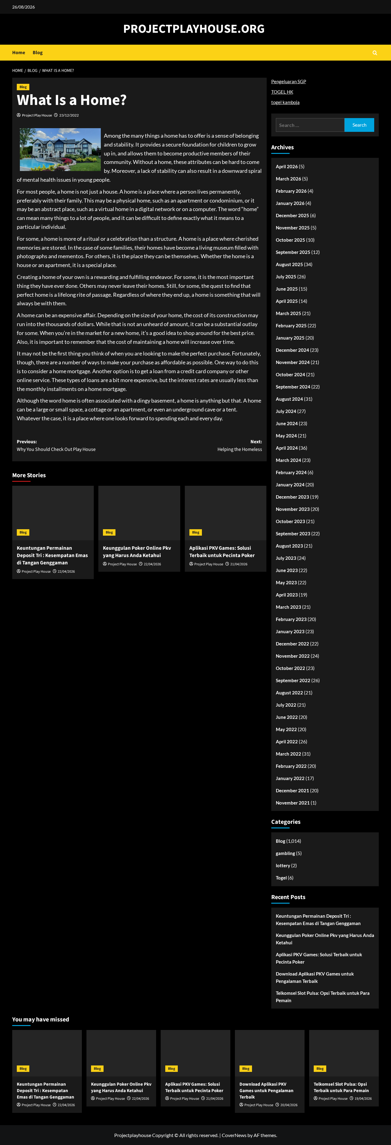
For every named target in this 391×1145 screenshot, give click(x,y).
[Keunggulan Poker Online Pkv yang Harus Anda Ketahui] (139, 513)
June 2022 (287, 717)
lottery (283, 865)
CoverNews (234, 1135)
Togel (281, 877)
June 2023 (287, 570)
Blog (38, 52)
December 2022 (292, 643)
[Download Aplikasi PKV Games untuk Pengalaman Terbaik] (270, 1053)
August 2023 (289, 545)
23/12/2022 (69, 115)
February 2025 (291, 325)
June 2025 (287, 289)
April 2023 (287, 594)
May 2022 (286, 729)
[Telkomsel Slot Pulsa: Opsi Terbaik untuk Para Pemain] (344, 1053)
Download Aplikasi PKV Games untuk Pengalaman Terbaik (315, 977)
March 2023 (288, 607)
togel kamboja (285, 102)
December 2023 (292, 497)
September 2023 (293, 533)
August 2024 (289, 399)
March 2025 (288, 313)
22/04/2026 (66, 571)
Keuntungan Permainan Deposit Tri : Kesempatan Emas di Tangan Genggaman (52, 556)
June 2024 (287, 423)
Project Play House (37, 115)
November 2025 (293, 227)
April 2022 (287, 741)
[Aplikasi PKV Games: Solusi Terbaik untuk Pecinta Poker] (225, 513)
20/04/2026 (289, 1105)
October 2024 (290, 374)
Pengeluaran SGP (288, 81)
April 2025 (287, 301)
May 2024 (286, 435)
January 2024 (290, 484)
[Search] (375, 52)
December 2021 (292, 790)
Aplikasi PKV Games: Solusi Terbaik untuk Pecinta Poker (222, 552)
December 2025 (292, 215)
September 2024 (293, 386)
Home (18, 52)
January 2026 (290, 203)
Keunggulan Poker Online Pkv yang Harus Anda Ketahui (137, 552)
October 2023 (290, 521)
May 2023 (286, 582)
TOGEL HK (282, 92)
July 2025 (286, 276)
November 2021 (293, 802)
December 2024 (292, 350)
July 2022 (286, 705)
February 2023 (291, 619)
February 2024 (291, 472)
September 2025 (293, 252)
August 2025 (289, 264)
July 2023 (286, 558)
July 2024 (286, 411)
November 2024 (293, 362)
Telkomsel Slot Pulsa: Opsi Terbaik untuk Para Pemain (323, 996)
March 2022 (288, 754)
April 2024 (287, 448)
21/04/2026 (238, 564)
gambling (285, 853)
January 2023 (290, 631)
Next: (239, 445)
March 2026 (288, 178)
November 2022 (293, 656)
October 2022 (290, 668)
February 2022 (291, 766)
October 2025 (290, 240)
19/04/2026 (363, 1098)
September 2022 (293, 680)
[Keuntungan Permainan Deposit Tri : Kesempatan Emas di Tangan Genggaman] (53, 513)
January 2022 (290, 778)
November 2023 (293, 509)
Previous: (56, 445)
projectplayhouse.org (194, 29)
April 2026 (287, 166)
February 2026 (291, 191)
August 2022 (289, 692)
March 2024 (288, 460)
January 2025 (290, 337)
